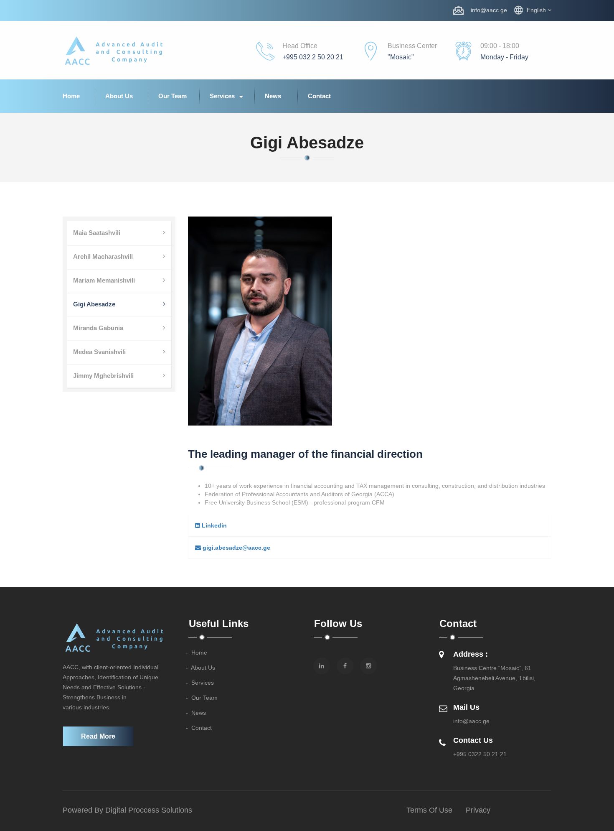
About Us (119, 95)
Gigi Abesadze (94, 304)
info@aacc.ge (486, 10)
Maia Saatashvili (96, 232)
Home (71, 95)
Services (223, 95)
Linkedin (213, 525)
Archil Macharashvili (103, 256)
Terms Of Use (429, 810)
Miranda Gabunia (98, 327)
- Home (196, 652)
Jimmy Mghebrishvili (103, 375)
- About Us (200, 667)
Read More (98, 736)
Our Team (172, 95)
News (273, 95)
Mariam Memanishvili (104, 280)
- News (196, 712)
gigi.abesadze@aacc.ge (235, 547)
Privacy (478, 810)
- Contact (199, 727)
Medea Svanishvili (99, 351)
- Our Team (202, 697)
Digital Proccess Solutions (148, 810)
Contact (319, 95)
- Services (200, 682)
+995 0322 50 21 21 (480, 754)
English (537, 10)
